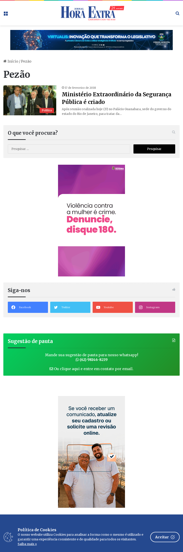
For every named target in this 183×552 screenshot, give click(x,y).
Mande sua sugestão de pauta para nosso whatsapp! (91, 357)
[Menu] (5, 15)
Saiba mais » (27, 544)
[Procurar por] (177, 15)
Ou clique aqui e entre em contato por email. (93, 369)
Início (12, 61)
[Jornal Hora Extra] (91, 13)
